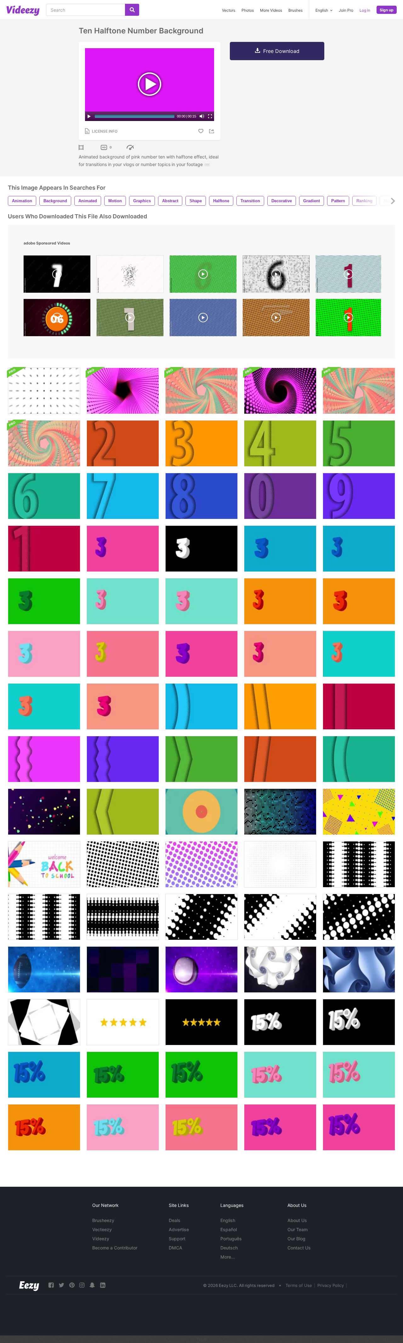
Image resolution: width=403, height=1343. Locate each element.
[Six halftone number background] (44, 496)
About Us (297, 1220)
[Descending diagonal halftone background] (280, 706)
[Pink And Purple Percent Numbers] (359, 1127)
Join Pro (346, 10)
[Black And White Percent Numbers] (359, 1022)
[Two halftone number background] (123, 443)
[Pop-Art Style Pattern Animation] (123, 864)
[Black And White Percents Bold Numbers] (280, 1022)
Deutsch (229, 1247)
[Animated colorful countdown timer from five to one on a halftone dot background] (348, 275)
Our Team (297, 1229)
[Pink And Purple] (201, 654)
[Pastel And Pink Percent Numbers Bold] (123, 1127)
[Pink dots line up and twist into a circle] (123, 391)
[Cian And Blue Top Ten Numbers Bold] (280, 548)
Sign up (387, 10)
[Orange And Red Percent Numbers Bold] (44, 1127)
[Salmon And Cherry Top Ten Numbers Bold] (123, 706)
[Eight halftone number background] (201, 496)
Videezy (100, 1238)
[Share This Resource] (212, 131)
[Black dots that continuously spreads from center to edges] (280, 864)
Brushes (295, 10)
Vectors (228, 10)
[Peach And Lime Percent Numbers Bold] (201, 1127)
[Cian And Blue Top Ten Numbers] (359, 548)
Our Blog (296, 1238)
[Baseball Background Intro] (201, 969)
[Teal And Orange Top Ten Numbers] (359, 654)
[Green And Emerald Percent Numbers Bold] (123, 1075)
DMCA (175, 1247)
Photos (247, 10)
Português (231, 1238)
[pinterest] (71, 1285)
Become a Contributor (114, 1247)
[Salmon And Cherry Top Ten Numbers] (280, 654)
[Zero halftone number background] (280, 496)
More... (227, 1257)
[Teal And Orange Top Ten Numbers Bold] (44, 706)
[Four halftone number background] (280, 443)
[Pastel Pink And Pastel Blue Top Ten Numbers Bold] (44, 654)
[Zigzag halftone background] (123, 759)
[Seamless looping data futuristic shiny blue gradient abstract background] (280, 812)
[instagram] (81, 1285)
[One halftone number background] (44, 548)
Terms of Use (299, 1285)
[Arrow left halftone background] (123, 812)
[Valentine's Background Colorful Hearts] (44, 812)
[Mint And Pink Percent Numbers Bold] (280, 1075)
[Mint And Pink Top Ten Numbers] (123, 601)
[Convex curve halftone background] (201, 706)
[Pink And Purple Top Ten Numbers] (123, 548)
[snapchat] (92, 1285)
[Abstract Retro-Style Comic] (359, 812)
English (227, 1220)
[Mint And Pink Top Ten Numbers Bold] (201, 601)
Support (177, 1238)
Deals (174, 1220)
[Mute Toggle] (201, 116)
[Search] (132, 10)
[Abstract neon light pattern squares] (123, 969)
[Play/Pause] (89, 116)
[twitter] (61, 1285)
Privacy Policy (330, 1285)
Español (228, 1229)
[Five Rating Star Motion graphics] (123, 1022)
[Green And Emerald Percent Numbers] (201, 1075)
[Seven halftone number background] (123, 496)
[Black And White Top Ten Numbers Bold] (201, 548)
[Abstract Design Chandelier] (280, 969)
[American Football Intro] (44, 969)
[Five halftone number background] (359, 443)
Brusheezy (103, 1220)
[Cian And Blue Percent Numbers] (44, 1075)
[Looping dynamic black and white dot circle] (44, 917)
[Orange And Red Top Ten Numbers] (280, 601)
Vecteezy (102, 1229)
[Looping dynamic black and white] (359, 864)
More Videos (271, 10)
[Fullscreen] (210, 116)
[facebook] (51, 1285)
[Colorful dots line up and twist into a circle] (201, 391)
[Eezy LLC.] (29, 1285)
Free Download (281, 51)
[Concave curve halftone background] (359, 759)
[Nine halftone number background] (359, 496)
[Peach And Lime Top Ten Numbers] (123, 654)
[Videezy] (23, 11)
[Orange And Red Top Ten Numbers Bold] (359, 601)
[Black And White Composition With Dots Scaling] (44, 391)
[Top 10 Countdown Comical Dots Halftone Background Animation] (276, 275)
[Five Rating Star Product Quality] (201, 1022)
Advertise (179, 1229)
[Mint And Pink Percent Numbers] (359, 1075)
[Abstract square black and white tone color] (44, 1022)
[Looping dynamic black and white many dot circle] (123, 917)
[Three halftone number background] (201, 443)
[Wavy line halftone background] (44, 759)
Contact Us (299, 1247)
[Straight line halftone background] (359, 706)
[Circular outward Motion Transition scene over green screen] (201, 812)
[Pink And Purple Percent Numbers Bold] (280, 1127)
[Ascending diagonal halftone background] (280, 759)
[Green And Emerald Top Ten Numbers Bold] (44, 601)
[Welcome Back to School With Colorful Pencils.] (44, 864)
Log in (365, 10)
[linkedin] (102, 1285)
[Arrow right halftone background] (201, 759)
